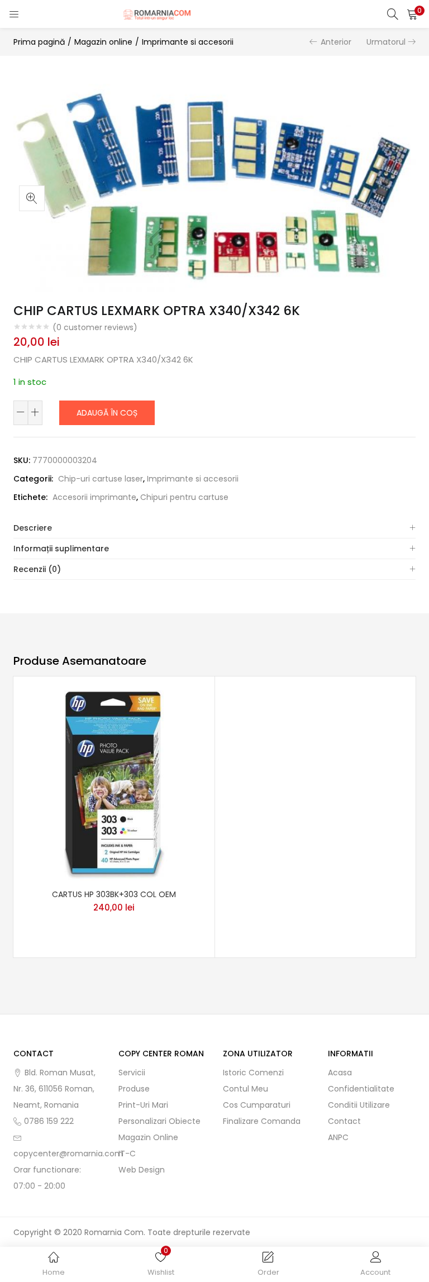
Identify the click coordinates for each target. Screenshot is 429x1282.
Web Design (141, 1169)
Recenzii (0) (37, 569)
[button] (412, 14)
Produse (134, 1088)
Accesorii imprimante (94, 497)
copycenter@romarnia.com (68, 1153)
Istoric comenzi (253, 1072)
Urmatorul (386, 41)
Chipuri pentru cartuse (184, 497)
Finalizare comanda (262, 1121)
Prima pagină (39, 41)
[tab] (214, 528)
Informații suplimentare (61, 548)
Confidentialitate (361, 1088)
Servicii (131, 1072)
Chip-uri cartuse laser (100, 478)
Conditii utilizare (359, 1105)
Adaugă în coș (107, 412)
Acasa (340, 1072)
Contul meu (245, 1088)
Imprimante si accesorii (187, 41)
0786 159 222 (49, 1121)
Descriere (32, 527)
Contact (344, 1121)
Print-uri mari (143, 1105)
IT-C (127, 1153)
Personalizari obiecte (159, 1121)
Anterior (336, 41)
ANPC (338, 1137)
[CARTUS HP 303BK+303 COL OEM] (114, 784)
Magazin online (103, 41)
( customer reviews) (95, 327)
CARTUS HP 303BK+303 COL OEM (114, 894)
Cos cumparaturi (256, 1105)
